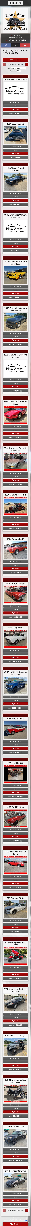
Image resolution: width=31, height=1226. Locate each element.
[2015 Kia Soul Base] (15, 1138)
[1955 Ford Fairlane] (15, 730)
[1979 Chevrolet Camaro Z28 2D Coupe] (15, 275)
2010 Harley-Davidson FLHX (15, 943)
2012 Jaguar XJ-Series (15, 990)
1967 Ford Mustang (15, 807)
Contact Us (16, 1217)
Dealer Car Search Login (15, 1219)
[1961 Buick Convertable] (15, 91)
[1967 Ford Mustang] (15, 818)
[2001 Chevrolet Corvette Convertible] (15, 462)
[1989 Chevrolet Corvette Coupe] (15, 415)
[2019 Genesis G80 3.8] (15, 909)
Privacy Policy (22, 1217)
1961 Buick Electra (15, 124)
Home (7, 1217)
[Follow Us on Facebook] (6, 45)
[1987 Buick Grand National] (15, 182)
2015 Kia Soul (15, 1126)
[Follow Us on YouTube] (25, 45)
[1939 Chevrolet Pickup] (15, 506)
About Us (11, 1217)
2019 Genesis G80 (15, 898)
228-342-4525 (17, 40)
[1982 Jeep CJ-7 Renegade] (15, 1047)
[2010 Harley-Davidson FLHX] (15, 956)
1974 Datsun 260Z (15, 539)
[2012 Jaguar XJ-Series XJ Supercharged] (15, 1003)
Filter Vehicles (16, 60)
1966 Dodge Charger (15, 583)
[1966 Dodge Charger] (15, 595)
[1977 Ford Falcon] (15, 774)
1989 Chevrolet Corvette (15, 402)
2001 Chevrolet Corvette (15, 449)
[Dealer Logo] (15, 20)
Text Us (16, 109)
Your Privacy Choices (19, 1220)
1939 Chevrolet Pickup (15, 495)
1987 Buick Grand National (15, 169)
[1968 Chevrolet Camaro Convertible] (15, 228)
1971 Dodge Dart (15, 627)
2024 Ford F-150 (15, 673)
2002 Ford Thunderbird (16, 852)
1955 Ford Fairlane (15, 718)
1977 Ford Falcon (15, 763)
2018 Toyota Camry (15, 1171)
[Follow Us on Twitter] (15, 45)
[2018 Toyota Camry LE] (15, 1182)
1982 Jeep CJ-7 (15, 1035)
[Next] (26, 64)
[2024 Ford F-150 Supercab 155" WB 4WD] (15, 685)
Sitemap (12, 1220)
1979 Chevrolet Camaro (15, 262)
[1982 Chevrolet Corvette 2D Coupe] (15, 368)
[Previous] (4, 64)
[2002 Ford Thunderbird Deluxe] (15, 865)
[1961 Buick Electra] (15, 135)
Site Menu (15, 3)
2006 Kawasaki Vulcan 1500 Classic (15, 1081)
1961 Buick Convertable (15, 79)
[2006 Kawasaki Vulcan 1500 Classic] (15, 1094)
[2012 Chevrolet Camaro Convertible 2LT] (15, 322)
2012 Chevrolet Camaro (15, 309)
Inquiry (15, 106)
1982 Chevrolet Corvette (15, 356)
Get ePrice (15, 158)
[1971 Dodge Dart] (15, 639)
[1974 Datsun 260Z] (15, 550)
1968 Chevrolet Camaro (15, 216)
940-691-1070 (16, 562)
